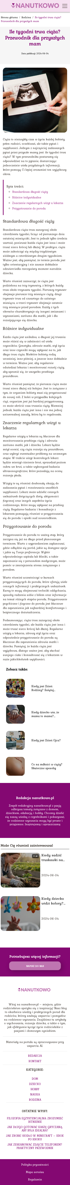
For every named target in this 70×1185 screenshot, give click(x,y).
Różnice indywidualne (26, 197)
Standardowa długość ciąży (30, 192)
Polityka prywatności (35, 1164)
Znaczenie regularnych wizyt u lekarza (37, 203)
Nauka (35, 1094)
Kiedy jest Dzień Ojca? (46, 740)
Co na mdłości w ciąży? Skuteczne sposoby (46, 766)
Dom (35, 1078)
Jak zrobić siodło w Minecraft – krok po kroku (35, 1137)
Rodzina (27, 17)
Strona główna (9, 17)
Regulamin (35, 1179)
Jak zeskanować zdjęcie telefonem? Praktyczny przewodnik (35, 1146)
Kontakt (35, 1061)
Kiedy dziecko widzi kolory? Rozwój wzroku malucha (53, 901)
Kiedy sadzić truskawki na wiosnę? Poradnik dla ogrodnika (52, 857)
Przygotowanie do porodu (29, 208)
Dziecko (35, 1084)
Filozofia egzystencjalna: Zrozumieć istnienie (35, 1120)
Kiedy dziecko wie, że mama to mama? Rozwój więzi (45, 714)
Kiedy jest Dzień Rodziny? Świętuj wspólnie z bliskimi (43, 688)
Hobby (35, 1089)
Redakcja (35, 1056)
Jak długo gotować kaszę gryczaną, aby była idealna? (35, 1129)
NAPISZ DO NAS (35, 966)
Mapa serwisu (35, 1172)
